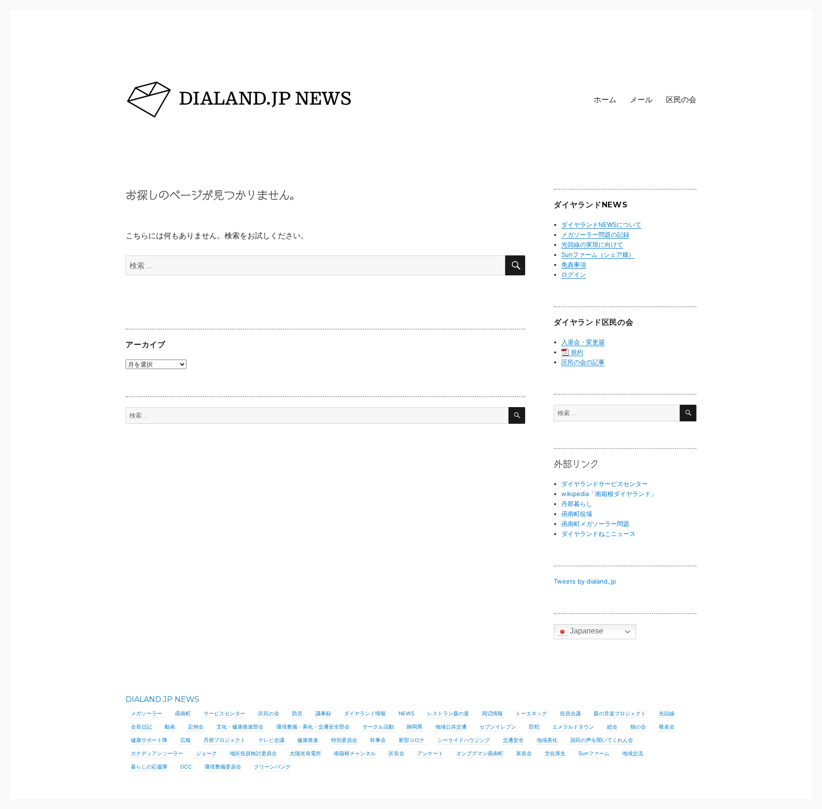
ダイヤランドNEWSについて (601, 224)
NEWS (406, 713)
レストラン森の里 (448, 713)
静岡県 (414, 726)
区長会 (396, 753)
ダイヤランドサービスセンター (604, 483)
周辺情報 (492, 713)
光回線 (667, 713)
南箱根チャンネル (355, 753)
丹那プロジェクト (224, 740)
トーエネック (531, 713)
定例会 (196, 726)
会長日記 (141, 726)
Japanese (585, 631)
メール (641, 99)
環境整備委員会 (223, 766)
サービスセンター (224, 713)
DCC (186, 766)
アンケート (430, 753)
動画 (170, 726)
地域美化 (547, 740)
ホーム (605, 99)
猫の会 (638, 726)
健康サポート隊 (149, 740)
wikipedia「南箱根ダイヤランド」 (609, 493)
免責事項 (573, 264)
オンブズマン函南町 (479, 753)
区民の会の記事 (583, 362)
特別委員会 (344, 740)
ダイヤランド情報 (365, 713)
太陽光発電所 (305, 753)
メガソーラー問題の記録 (595, 234)
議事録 (323, 713)
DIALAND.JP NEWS (162, 699)
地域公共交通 (451, 726)
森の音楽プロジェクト (620, 713)
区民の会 (681, 99)
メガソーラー (146, 713)
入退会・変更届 (583, 342)
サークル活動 (378, 726)
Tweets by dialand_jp (585, 581)
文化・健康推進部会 (240, 726)
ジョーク (206, 753)
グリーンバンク (272, 766)
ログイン (573, 274)
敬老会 (667, 726)
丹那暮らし (576, 503)
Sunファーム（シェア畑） (598, 254)
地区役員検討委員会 (253, 753)
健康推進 (307, 740)
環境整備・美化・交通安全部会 (313, 726)
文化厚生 (555, 753)
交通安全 (513, 740)
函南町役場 (576, 513)
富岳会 (524, 753)
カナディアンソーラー (157, 753)
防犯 (534, 726)
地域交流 (632, 753)
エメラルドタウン (573, 726)
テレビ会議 (271, 740)
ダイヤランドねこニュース (598, 533)
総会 (612, 726)
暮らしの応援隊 (149, 766)
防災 (297, 713)
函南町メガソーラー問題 (595, 523)
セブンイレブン (498, 726)
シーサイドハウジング (464, 740)
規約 (577, 352)
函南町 (183, 713)
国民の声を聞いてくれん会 (601, 740)
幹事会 (378, 740)
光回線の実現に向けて (592, 244)
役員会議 (570, 713)
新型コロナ (412, 740)
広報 (185, 740)
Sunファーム (593, 753)
